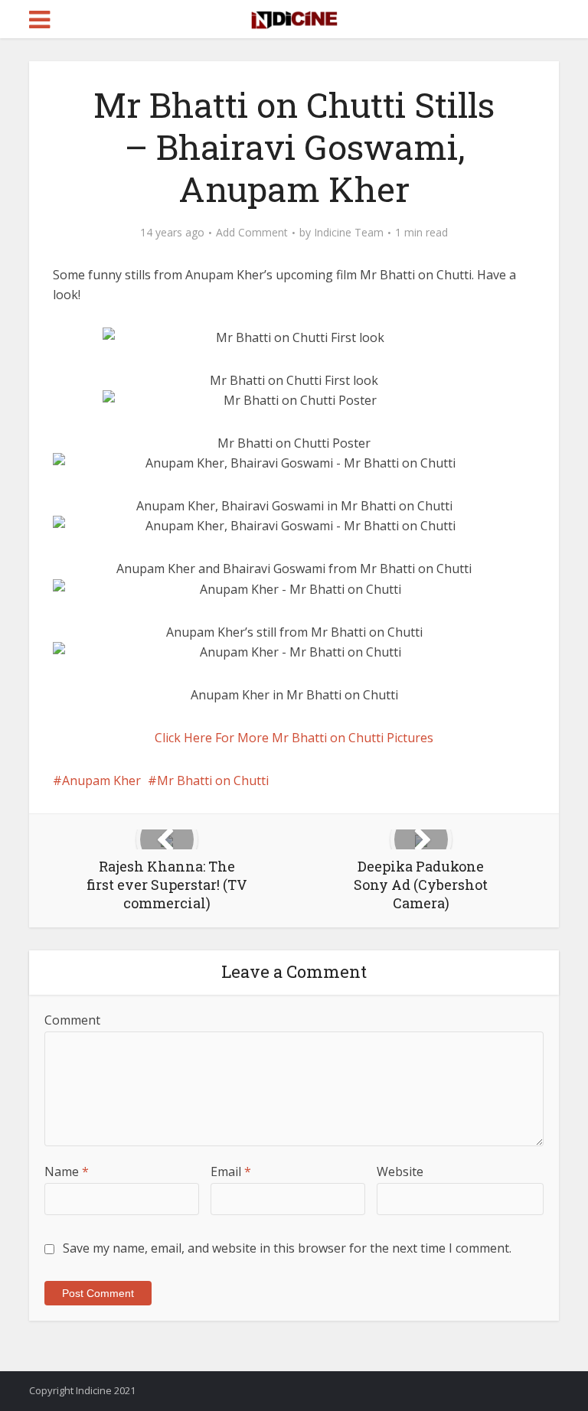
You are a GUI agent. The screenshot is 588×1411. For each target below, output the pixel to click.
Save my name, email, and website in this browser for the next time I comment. (287, 1248)
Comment (72, 1020)
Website (400, 1171)
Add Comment (252, 233)
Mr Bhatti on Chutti (213, 780)
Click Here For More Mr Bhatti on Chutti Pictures (294, 737)
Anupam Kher (101, 780)
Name (66, 1171)
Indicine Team (349, 233)
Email (231, 1171)
